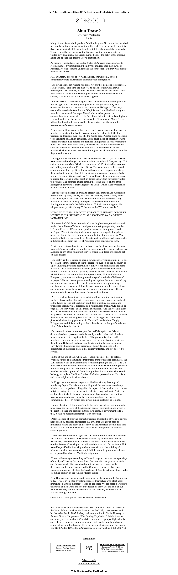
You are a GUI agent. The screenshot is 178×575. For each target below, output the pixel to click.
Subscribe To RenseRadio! (112, 544)
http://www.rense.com (89, 563)
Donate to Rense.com (66, 545)
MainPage (89, 560)
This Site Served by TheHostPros (89, 571)
